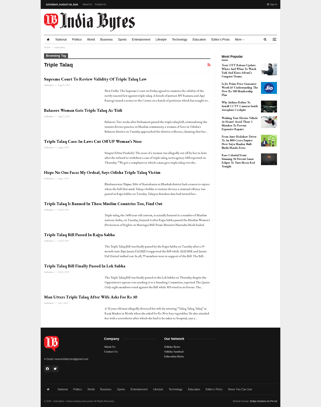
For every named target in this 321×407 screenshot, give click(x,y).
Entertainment (141, 39)
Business (106, 39)
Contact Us (100, 4)
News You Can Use (240, 389)
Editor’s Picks (220, 39)
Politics (77, 39)
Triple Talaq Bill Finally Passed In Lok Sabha (84, 266)
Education (199, 39)
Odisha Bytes (172, 346)
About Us (87, 4)
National (61, 39)
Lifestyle (161, 39)
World (91, 39)
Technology (179, 39)
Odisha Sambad (173, 351)
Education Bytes (174, 356)
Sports (122, 39)
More (238, 39)
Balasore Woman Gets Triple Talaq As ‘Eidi (83, 110)
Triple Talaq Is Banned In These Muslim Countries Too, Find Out (103, 203)
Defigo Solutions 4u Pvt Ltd (263, 401)
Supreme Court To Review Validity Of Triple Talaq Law (95, 79)
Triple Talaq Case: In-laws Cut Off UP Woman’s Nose (93, 141)
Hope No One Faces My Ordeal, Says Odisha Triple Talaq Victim (102, 172)
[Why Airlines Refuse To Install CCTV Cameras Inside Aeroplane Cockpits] (269, 106)
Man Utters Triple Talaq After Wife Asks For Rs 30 (90, 297)
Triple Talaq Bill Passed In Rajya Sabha (79, 234)
